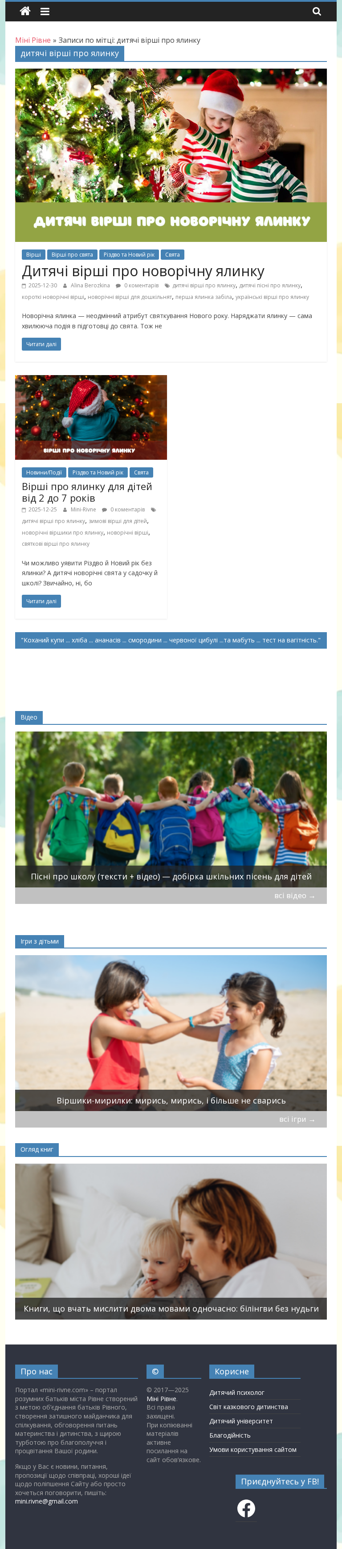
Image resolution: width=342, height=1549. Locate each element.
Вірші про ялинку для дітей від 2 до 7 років (87, 491)
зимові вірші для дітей (118, 521)
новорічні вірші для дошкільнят (130, 297)
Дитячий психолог (237, 1392)
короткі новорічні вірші (53, 297)
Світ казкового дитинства (248, 1406)
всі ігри (297, 1119)
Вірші (33, 254)
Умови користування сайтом (253, 1449)
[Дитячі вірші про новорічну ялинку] (171, 74)
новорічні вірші (127, 532)
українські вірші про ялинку (272, 297)
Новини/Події (44, 472)
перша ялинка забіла (203, 297)
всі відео (295, 895)
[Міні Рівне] (25, 11)
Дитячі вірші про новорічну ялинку (143, 270)
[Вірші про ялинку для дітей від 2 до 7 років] (91, 380)
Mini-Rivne (84, 509)
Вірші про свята (72, 254)
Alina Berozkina (91, 285)
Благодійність (230, 1435)
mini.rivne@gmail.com (46, 1501)
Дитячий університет (241, 1421)
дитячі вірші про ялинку (204, 285)
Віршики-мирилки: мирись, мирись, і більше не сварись (171, 1100)
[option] (171, 809)
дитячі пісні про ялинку (270, 285)
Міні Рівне (161, 1398)
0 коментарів (141, 285)
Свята (172, 254)
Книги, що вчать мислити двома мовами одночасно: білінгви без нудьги (171, 1308)
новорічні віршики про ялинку (62, 532)
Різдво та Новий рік (129, 254)
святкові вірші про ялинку (56, 544)
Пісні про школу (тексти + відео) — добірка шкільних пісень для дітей (171, 876)
